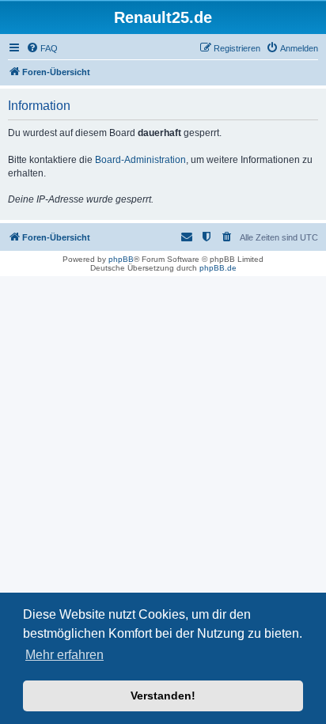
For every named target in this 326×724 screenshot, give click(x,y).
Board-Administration (140, 159)
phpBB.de (218, 267)
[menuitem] (42, 48)
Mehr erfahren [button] (64, 654)
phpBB (121, 259)
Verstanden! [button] (163, 695)
